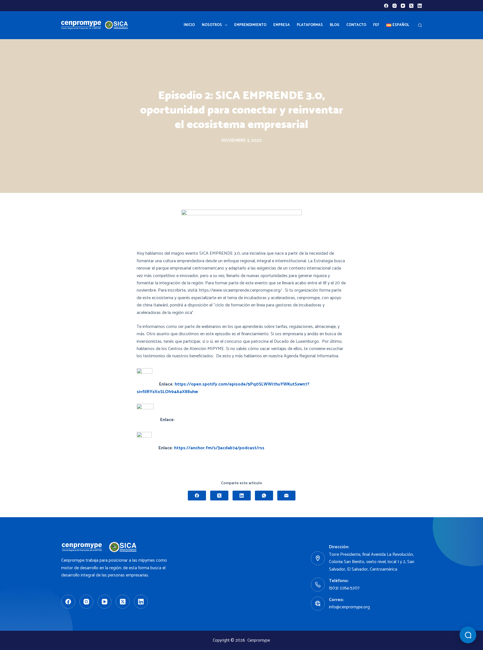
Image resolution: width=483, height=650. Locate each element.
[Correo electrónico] (286, 495)
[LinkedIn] (420, 6)
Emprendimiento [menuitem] (250, 25)
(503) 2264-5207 (344, 588)
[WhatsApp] (264, 495)
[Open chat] (468, 635)
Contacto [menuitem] (356, 25)
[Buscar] (420, 25)
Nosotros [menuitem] (212, 25)
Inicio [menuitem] (189, 25)
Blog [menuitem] (334, 25)
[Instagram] (394, 6)
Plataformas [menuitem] (310, 25)
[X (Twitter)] (411, 6)
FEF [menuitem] (376, 25)
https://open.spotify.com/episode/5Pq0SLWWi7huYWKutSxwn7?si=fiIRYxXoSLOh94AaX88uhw (223, 387)
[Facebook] (386, 6)
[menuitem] (398, 25)
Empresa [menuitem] (281, 25)
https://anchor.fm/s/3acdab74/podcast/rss (219, 448)
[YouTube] (403, 6)
